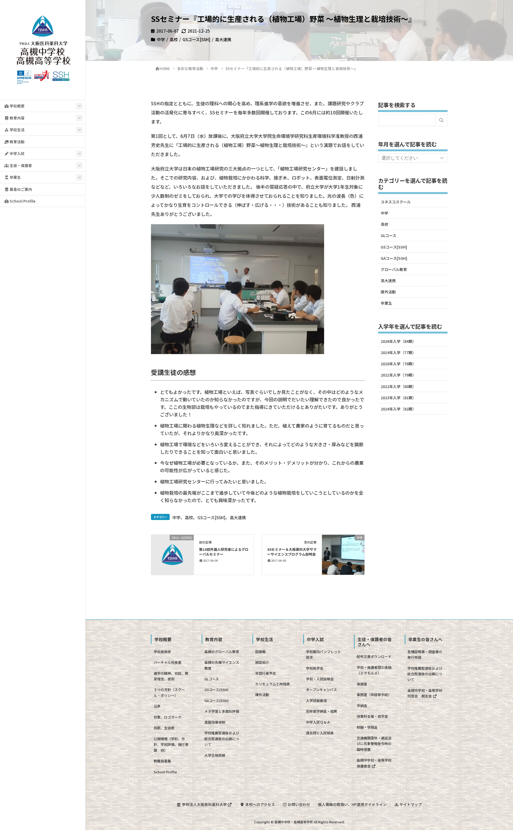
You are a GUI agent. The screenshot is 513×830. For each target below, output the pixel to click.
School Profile (22, 201)
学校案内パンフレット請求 (323, 654)
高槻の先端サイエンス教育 (221, 665)
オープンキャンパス (321, 689)
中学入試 (17, 153)
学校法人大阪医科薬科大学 (204, 804)
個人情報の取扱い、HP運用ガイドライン (352, 804)
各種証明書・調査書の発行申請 (424, 654)
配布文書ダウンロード (374, 656)
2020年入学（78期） (398, 363)
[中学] (343, 553)
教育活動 (17, 141)
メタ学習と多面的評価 (221, 711)
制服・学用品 (367, 727)
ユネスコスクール (396, 201)
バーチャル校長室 (167, 662)
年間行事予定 (265, 673)
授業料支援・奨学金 (372, 716)
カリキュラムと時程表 (272, 684)
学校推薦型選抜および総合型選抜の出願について (221, 738)
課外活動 (388, 291)
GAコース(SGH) (216, 700)
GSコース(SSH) (216, 689)
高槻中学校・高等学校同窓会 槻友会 (424, 693)
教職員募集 (162, 760)
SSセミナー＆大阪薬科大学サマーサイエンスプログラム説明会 (292, 552)
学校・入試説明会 (320, 678)
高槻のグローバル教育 (221, 651)
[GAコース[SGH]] (172, 553)
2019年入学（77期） (398, 352)
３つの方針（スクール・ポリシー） (169, 692)
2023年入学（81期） (398, 397)
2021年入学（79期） (398, 375)
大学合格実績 (214, 755)
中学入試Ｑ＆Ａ (318, 722)
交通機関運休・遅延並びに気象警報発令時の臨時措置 (374, 743)
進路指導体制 (214, 722)
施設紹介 (262, 662)
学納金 (362, 705)
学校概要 (17, 105)
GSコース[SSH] (196, 39)
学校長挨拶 (162, 651)
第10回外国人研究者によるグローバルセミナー (223, 552)
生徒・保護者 (20, 165)
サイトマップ (410, 804)
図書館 (260, 651)
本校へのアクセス (259, 804)
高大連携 (223, 39)
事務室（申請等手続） (374, 694)
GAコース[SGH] (394, 258)
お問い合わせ (298, 804)
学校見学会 (314, 668)
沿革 (157, 706)
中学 (161, 39)
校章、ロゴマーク (167, 717)
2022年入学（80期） (398, 386)
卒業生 (15, 177)
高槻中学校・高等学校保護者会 (374, 763)
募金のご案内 (20, 189)
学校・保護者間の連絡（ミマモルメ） (374, 670)
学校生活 (17, 129)
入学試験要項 (316, 700)
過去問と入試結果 (320, 732)
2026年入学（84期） (398, 341)
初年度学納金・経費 (321, 711)
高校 (174, 39)
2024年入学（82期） (398, 409)
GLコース (388, 235)
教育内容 (17, 118)
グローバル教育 (394, 269)
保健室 (362, 684)
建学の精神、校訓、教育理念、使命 (171, 676)
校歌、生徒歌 (164, 727)
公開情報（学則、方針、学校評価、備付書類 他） (171, 744)
